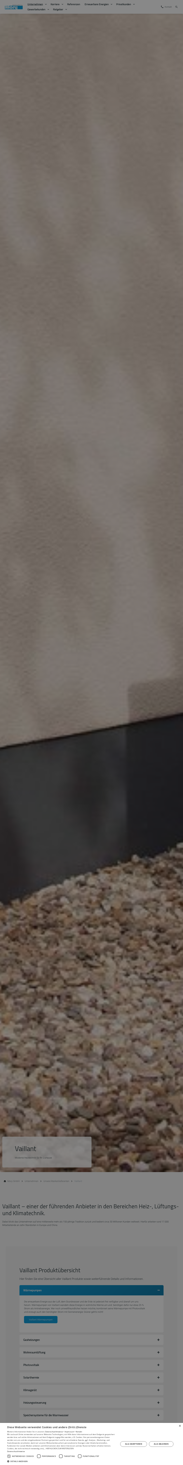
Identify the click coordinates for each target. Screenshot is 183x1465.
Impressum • (70, 1431)
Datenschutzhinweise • (55, 1431)
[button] (61, 1461)
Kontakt (79, 1431)
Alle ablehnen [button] (161, 1444)
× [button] (180, 1426)
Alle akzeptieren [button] (133, 1444)
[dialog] (91, 1444)
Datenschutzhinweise (16, 1451)
